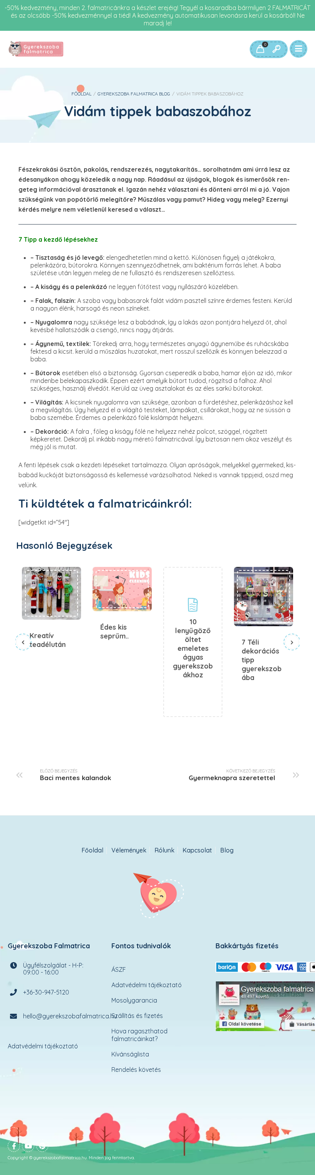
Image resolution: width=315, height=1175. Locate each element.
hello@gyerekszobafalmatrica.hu (70, 1016)
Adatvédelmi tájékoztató (43, 1046)
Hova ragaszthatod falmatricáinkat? (139, 1035)
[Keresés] (276, 49)
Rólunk (164, 850)
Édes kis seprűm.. (122, 589)
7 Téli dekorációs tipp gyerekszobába (263, 596)
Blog (227, 850)
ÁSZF (118, 969)
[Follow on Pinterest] (42, 1146)
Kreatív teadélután (51, 593)
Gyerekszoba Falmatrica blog (134, 94)
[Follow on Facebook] (14, 1146)
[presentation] (23, 642)
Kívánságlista (130, 1054)
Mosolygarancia (134, 1000)
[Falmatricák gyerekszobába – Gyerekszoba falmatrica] (36, 49)
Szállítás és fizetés (137, 1016)
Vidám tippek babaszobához (157, 111)
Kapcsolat (197, 850)
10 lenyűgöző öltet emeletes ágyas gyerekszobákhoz (193, 648)
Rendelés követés (136, 1069)
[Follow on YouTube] (28, 1146)
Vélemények (128, 850)
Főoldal (81, 94)
